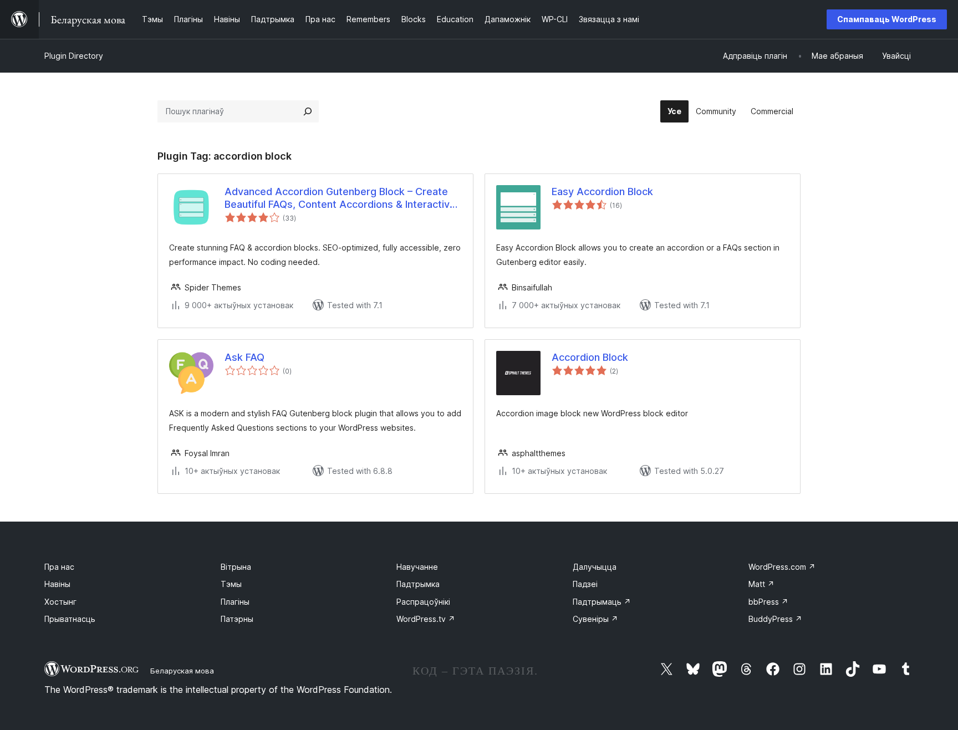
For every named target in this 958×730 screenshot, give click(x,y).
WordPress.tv (425, 619)
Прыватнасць (69, 619)
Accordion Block (590, 357)
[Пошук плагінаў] (308, 111)
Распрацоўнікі (423, 601)
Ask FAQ (244, 357)
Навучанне (417, 566)
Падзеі (585, 584)
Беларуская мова (182, 670)
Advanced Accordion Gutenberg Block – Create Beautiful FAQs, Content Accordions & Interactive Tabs (340, 198)
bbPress (768, 601)
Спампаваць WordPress (886, 19)
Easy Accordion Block (602, 191)
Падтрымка (418, 584)
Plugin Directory (73, 55)
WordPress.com (782, 566)
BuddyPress (775, 619)
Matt (761, 584)
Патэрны (237, 619)
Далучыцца (594, 566)
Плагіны (235, 601)
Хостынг (60, 601)
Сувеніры (595, 619)
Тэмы (231, 584)
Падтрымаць (602, 601)
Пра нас (59, 566)
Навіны (57, 584)
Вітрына (236, 566)
